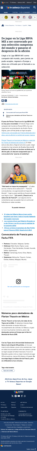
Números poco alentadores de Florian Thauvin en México (19, 116)
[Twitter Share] (6, 100)
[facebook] (22, 396)
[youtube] (19, 396)
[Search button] (34, 7)
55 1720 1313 (21, 415)
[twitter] (12, 396)
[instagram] (15, 396)
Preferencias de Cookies (21, 422)
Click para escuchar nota (11, 104)
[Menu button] (2, 7)
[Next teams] (34, 17)
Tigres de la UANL (8, 370)
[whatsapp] (25, 396)
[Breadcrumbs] (3, 25)
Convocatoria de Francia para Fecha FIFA (17, 112)
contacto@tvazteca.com (24, 414)
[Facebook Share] (3, 100)
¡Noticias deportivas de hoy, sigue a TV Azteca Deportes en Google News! (18, 381)
